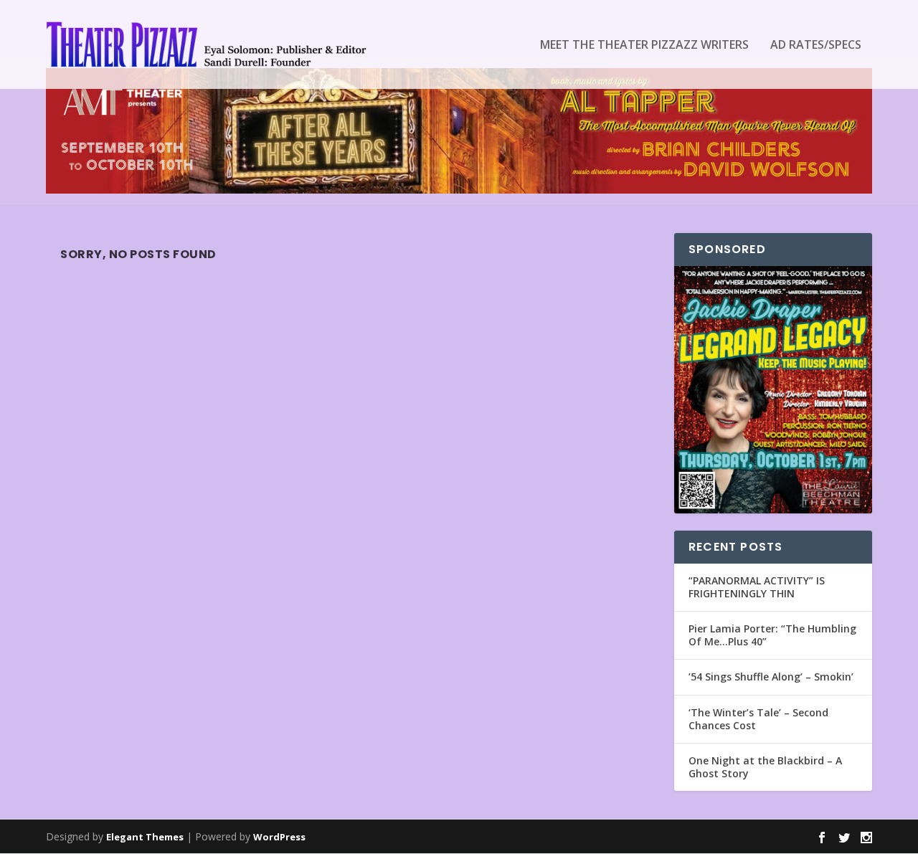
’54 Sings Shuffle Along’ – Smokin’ (770, 676)
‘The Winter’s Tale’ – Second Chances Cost (758, 719)
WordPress (279, 836)
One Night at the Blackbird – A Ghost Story (765, 767)
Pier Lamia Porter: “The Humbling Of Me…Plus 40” (772, 635)
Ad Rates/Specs (815, 45)
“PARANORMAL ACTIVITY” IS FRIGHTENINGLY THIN (756, 587)
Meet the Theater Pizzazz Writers (644, 45)
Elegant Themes (145, 836)
